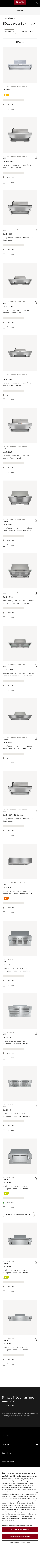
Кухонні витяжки (10, 18)
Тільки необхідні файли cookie (20, 1536)
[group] (20, 79)
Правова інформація (9, 1525)
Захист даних (21, 1525)
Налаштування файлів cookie (20, 1542)
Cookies (29, 1525)
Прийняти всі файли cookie (20, 1529)
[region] (20, 1507)
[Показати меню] (5, 3)
